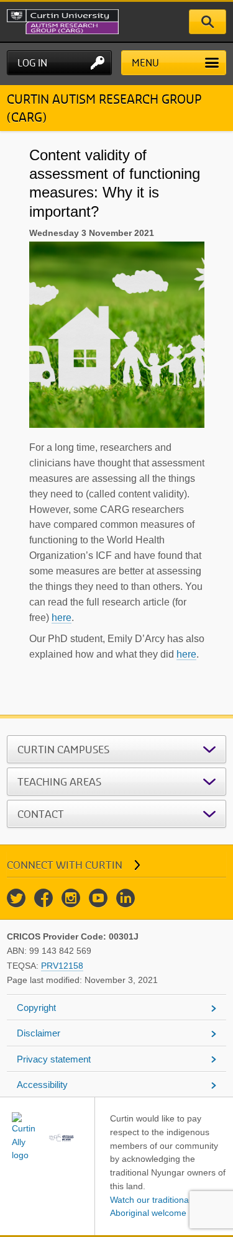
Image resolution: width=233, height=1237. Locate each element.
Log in (32, 62)
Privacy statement (54, 1059)
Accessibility (42, 1084)
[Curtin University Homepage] (78, 21)
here (61, 617)
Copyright (36, 1007)
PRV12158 (62, 966)
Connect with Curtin (64, 865)
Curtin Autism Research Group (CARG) (104, 107)
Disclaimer (38, 1033)
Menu (145, 62)
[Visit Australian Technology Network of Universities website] (61, 1137)
